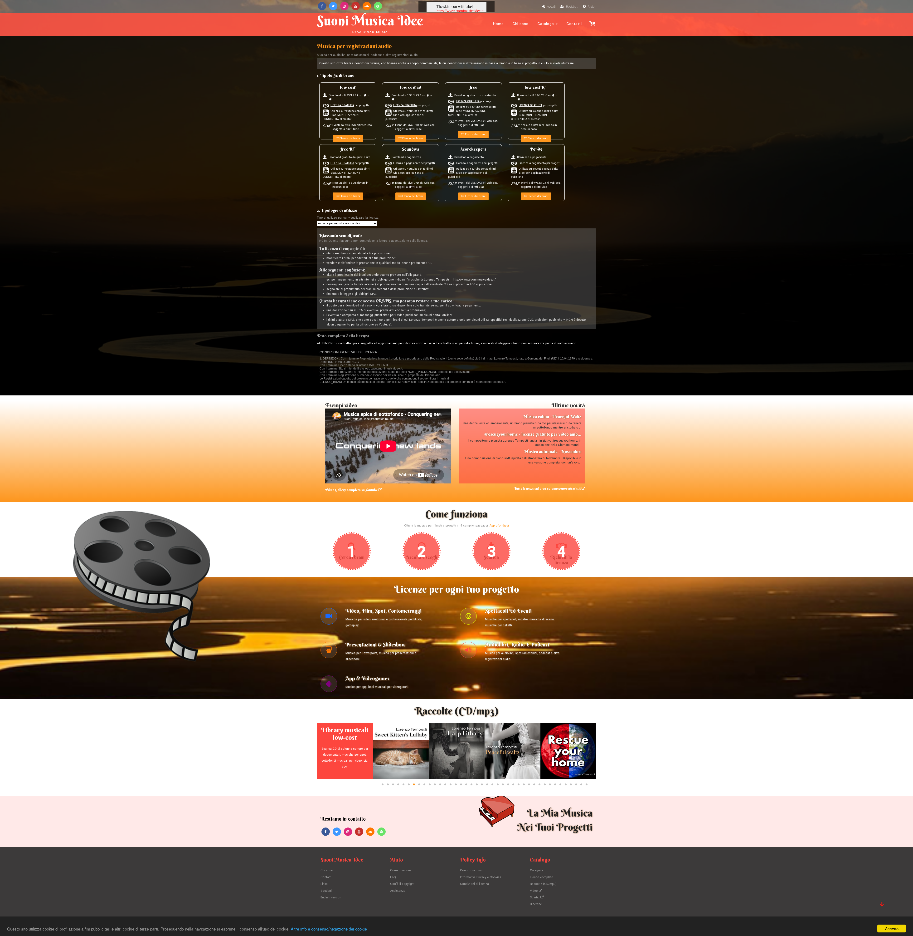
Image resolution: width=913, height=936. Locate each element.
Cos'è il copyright (402, 884)
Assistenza (397, 891)
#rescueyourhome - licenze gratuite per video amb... (532, 434)
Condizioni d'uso (472, 870)
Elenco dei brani (349, 138)
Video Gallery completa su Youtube (351, 490)
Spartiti (535, 897)
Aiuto (590, 7)
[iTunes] (330, 99)
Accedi (551, 7)
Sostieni (326, 891)
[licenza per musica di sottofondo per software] (329, 685)
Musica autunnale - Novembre (552, 451)
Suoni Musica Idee (370, 23)
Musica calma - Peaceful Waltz (552, 416)
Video (534, 891)
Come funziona (401, 870)
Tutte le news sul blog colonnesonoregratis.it (548, 488)
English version (331, 897)
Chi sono (521, 23)
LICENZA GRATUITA (342, 105)
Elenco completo (541, 877)
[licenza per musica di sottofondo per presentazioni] (329, 651)
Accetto (891, 928)
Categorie (536, 870)
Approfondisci (499, 525)
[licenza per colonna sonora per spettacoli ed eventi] (468, 617)
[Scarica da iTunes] (393, 99)
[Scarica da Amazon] (428, 95)
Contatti (574, 23)
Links (324, 884)
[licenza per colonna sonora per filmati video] (329, 617)
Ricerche (536, 904)
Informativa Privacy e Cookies (480, 877)
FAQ (393, 877)
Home (498, 23)
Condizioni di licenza (474, 884)
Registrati (571, 7)
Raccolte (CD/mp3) (543, 884)
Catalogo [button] (546, 23)
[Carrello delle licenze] (592, 23)
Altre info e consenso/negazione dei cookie (329, 929)
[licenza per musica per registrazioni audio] (468, 651)
